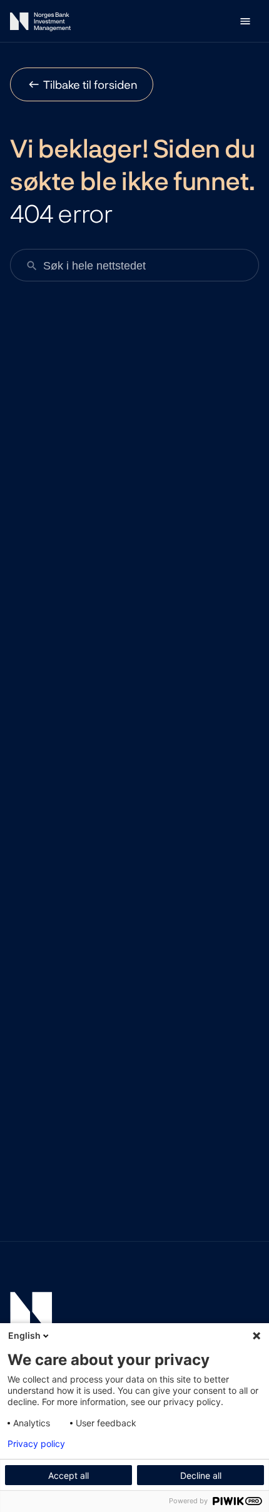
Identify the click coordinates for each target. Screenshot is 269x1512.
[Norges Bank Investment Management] (40, 24)
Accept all (68, 1475)
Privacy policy (36, 1444)
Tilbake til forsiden (90, 84)
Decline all (200, 1475)
